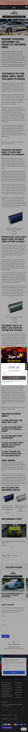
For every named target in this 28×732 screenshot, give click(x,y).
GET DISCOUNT (14, 378)
